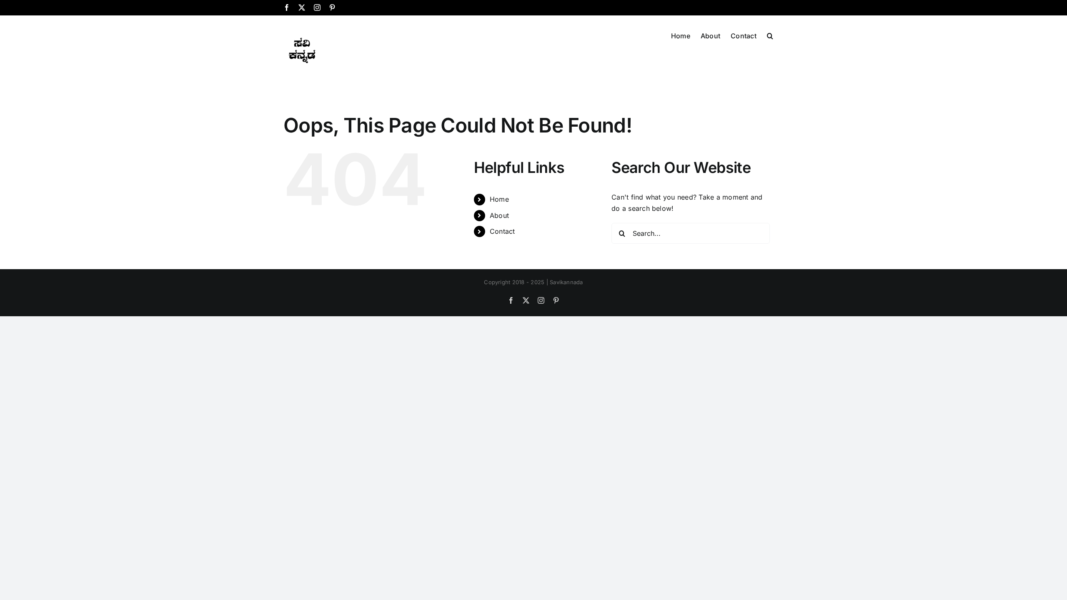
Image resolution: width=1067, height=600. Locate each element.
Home (499, 199)
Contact (502, 231)
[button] (770, 35)
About (499, 215)
